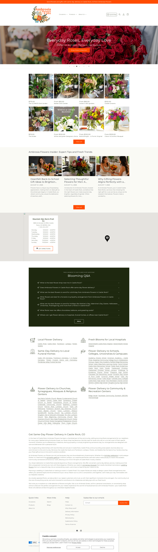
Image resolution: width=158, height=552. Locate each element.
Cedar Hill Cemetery (45, 358)
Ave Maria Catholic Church (47, 398)
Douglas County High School (118, 383)
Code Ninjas (106, 378)
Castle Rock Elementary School (99, 366)
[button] (63, 14)
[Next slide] (84, 66)
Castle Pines (42, 344)
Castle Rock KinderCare (119, 366)
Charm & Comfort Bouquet (114, 136)
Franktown (60, 344)
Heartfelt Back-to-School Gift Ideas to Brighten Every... (45, 180)
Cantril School (123, 364)
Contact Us (68, 505)
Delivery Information (72, 511)
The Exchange (93, 397)
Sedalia (40, 346)
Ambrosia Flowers (38, 546)
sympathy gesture (53, 457)
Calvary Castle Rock (54, 400)
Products (32, 505)
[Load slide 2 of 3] (76, 66)
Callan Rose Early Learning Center (105, 364)
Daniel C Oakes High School (98, 383)
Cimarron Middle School (110, 376)
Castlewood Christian (120, 368)
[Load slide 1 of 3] (74, 66)
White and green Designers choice (66, 136)
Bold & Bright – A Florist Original (90, 136)
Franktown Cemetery (60, 358)
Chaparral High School (119, 372)
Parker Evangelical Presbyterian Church (63, 421)
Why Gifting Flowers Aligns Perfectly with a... (111, 180)
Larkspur (68, 344)
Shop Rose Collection (79, 50)
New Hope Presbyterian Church (61, 419)
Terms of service (70, 524)
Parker (74, 344)
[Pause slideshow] (88, 66)
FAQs (67, 502)
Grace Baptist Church (47, 411)
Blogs (49, 505)
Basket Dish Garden (61, 103)
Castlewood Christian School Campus (103, 370)
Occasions (32, 502)
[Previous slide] (69, 66)
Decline (102, 547)
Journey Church (54, 413)
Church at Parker (45, 402)
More (79, 321)
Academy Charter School (97, 358)
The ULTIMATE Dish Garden (38, 103)
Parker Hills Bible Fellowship (49, 423)
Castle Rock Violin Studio (99, 368)
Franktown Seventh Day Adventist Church (61, 409)
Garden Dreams (110, 103)
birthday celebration (111, 455)
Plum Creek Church (69, 423)
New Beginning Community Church (58, 417)
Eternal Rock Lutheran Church (56, 407)
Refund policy (69, 518)
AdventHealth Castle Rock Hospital (101, 344)
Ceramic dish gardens (86, 103)
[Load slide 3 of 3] (79, 66)
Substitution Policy (71, 521)
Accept (78, 547)
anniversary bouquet (89, 465)
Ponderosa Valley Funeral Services (49, 362)
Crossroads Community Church (49, 404)
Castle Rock (52, 344)
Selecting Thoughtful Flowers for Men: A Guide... (76, 180)
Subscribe (123, 503)
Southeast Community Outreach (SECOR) (113, 395)
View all (79, 142)
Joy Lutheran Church (69, 413)
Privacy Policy (76, 542)
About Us (32, 508)
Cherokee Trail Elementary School (100, 374)
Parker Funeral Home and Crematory (61, 360)
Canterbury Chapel (70, 400)
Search (49, 502)
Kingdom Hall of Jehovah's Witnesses (51, 415)
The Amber (32, 136)
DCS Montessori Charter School (117, 381)
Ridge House (93, 395)
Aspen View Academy (102, 362)
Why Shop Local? (70, 508)
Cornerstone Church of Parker (65, 402)
